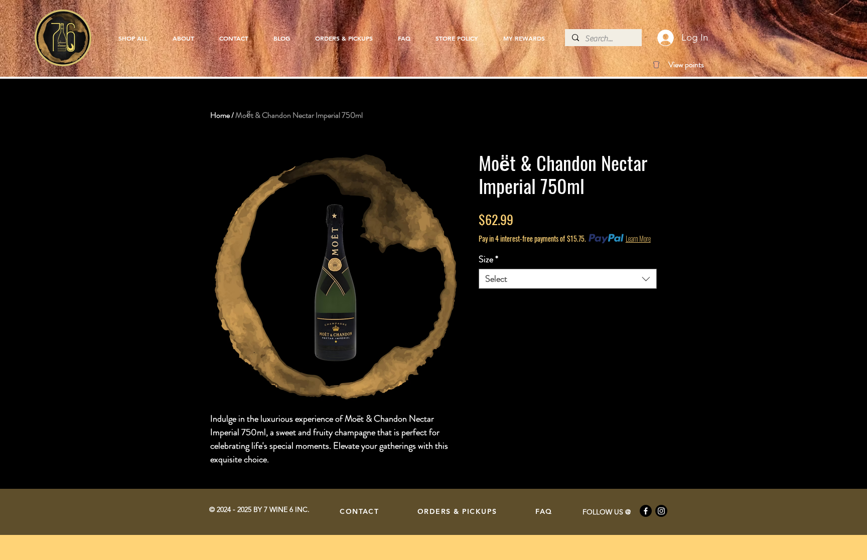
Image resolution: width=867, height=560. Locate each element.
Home (220, 115)
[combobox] (568, 279)
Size (488, 259)
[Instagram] (661, 511)
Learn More (638, 239)
